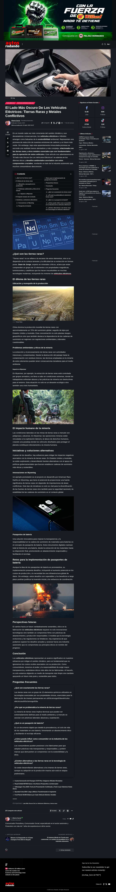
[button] (22, 44)
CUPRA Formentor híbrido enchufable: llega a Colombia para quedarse (89, 138)
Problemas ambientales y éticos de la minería (28, 189)
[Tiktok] (103, 124)
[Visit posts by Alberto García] (7, 122)
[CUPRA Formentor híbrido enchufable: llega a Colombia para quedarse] (106, 139)
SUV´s (80, 147)
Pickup (94, 185)
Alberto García (15, 120)
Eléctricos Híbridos (88, 143)
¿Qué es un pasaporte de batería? (58, 200)
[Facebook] (87, 111)
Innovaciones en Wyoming (26, 203)
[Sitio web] (68, 819)
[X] (106, 884)
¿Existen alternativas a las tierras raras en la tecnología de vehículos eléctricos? (58, 208)
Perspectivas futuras (52, 183)
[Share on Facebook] (51, 123)
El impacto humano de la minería (25, 196)
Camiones (86, 159)
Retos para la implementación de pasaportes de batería (54, 178)
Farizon (81, 159)
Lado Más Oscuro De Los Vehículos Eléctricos (36, 803)
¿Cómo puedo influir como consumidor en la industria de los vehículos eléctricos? (58, 203)
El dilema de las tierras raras (24, 181)
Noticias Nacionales (92, 145)
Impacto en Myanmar (26, 193)
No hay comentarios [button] (65, 850)
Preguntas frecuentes (52, 189)
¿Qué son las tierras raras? (24, 178)
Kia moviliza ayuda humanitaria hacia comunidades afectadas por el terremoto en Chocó (90, 181)
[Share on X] (54, 123)
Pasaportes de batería (24, 206)
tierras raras (53, 803)
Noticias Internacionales (25, 103)
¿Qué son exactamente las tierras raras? (60, 192)
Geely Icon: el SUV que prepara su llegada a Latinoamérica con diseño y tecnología (90, 193)
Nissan (81, 171)
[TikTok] (73, 819)
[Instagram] (103, 111)
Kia (80, 185)
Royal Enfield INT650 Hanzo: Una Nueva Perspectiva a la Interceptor (36, 784)
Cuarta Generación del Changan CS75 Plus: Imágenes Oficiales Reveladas (38, 781)
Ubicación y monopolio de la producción (25, 184)
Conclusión (49, 186)
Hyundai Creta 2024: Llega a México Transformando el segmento (35, 791)
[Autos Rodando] (12, 44)
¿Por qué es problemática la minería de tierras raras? (58, 196)
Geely (80, 197)
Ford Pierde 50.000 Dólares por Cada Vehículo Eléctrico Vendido (35, 795)
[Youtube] (87, 124)
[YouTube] (71, 819)
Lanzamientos (82, 145)
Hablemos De (11, 103)
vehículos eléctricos (62, 273)
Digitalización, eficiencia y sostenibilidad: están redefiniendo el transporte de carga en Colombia (89, 154)
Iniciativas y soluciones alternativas (26, 199)
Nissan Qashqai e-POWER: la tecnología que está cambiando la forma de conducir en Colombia (89, 167)
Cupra (80, 143)
